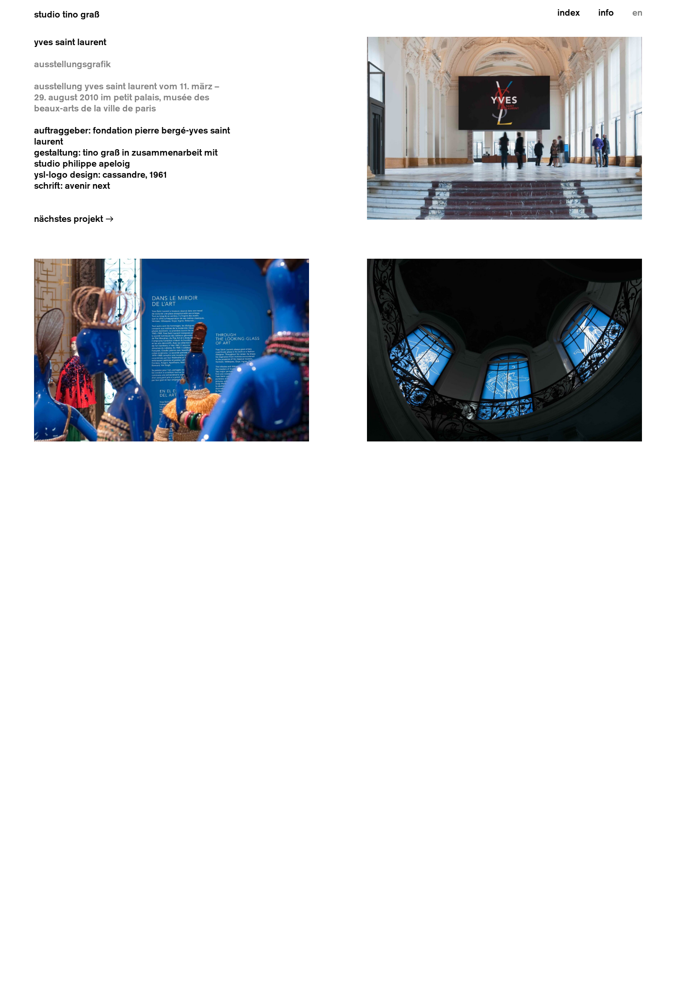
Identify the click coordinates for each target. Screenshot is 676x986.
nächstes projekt (74, 219)
